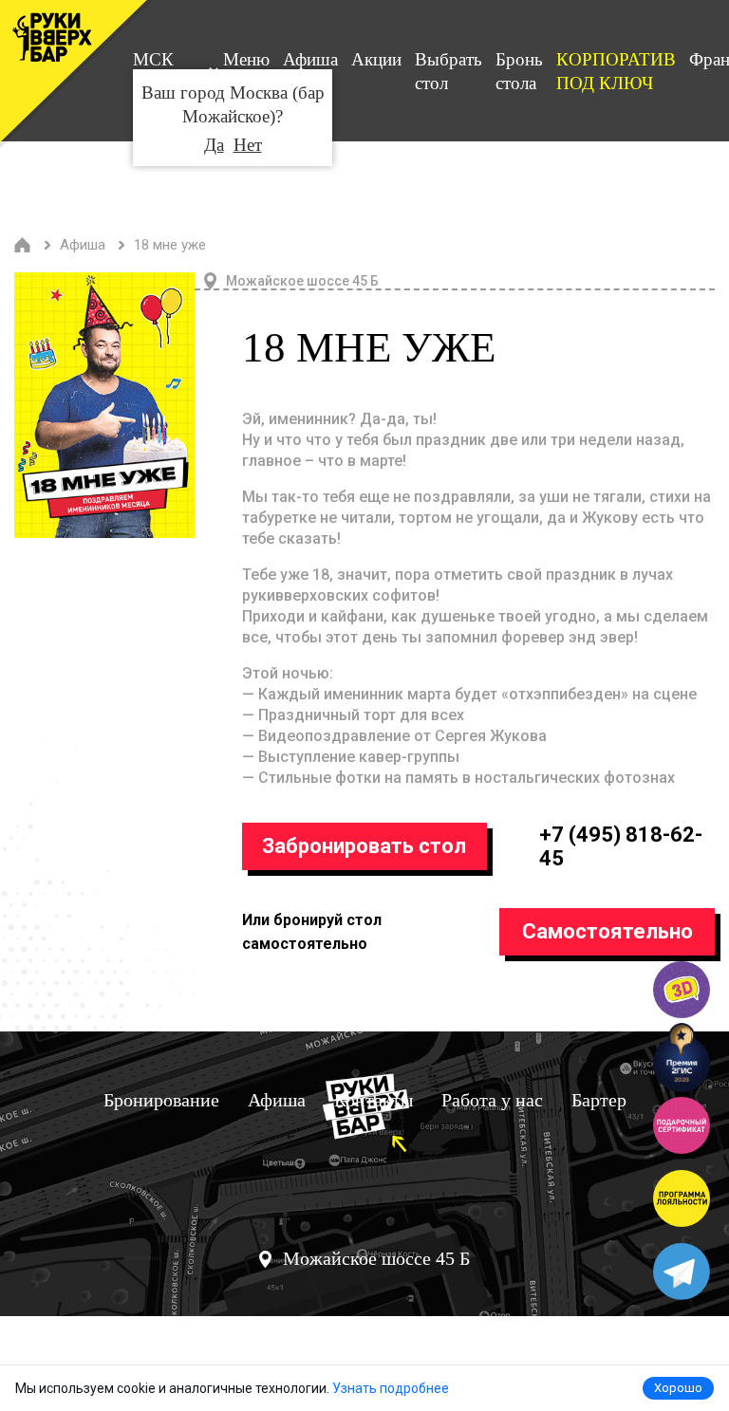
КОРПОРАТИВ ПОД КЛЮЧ (616, 71)
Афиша (310, 59)
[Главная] (22, 244)
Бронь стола (519, 71)
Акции (376, 59)
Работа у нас (492, 1099)
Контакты (373, 1099)
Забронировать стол (364, 846)
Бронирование (161, 1099)
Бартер (598, 1099)
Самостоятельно (607, 931)
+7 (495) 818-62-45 (620, 846)
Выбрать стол (448, 71)
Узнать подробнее (390, 1388)
